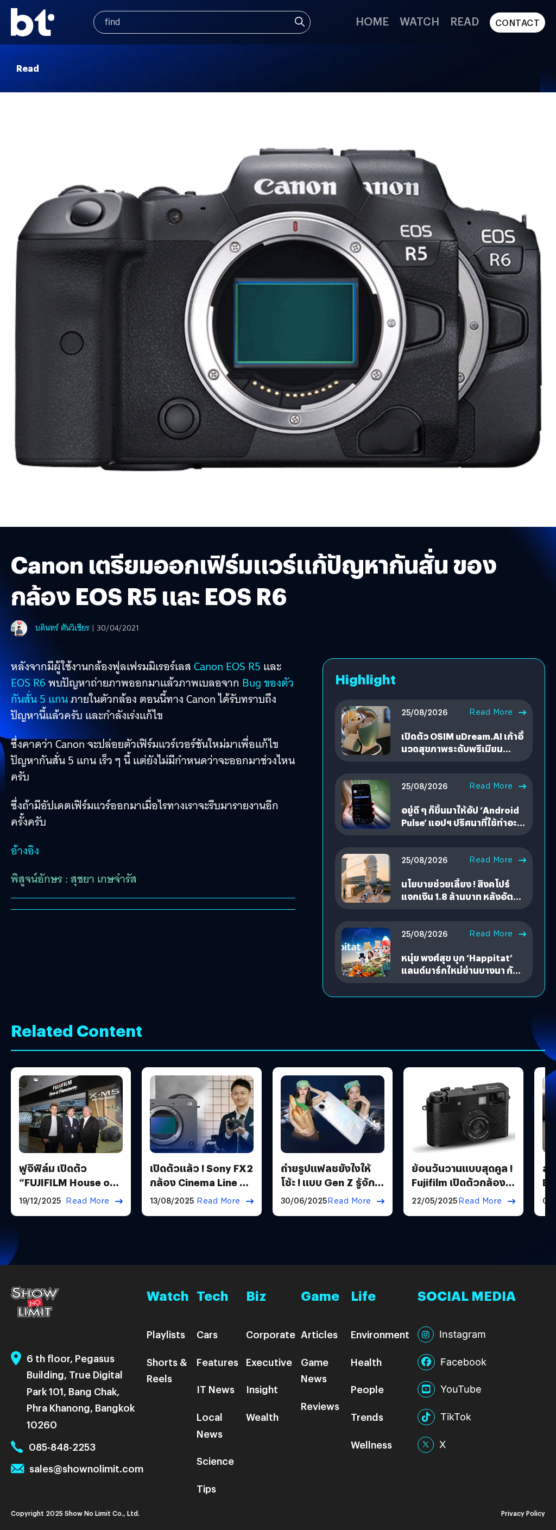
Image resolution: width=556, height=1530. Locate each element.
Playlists (166, 1334)
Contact (517, 22)
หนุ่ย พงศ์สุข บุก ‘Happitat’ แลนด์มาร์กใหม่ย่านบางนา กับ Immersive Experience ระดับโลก (461, 976)
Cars (207, 1334)
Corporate (270, 1334)
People (367, 1389)
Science (215, 1461)
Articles (319, 1334)
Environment (380, 1334)
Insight (262, 1389)
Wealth (262, 1417)
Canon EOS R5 (228, 666)
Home (372, 21)
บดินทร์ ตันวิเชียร (62, 628)
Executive (269, 1362)
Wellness (371, 1444)
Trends (367, 1417)
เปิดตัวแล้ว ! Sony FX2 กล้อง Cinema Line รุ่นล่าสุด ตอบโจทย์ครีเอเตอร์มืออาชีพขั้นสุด (201, 1188)
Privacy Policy (523, 1513)
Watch (419, 21)
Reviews (320, 1406)
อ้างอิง (25, 850)
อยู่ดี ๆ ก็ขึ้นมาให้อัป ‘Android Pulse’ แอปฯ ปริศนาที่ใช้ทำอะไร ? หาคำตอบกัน (463, 822)
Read (464, 21)
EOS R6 (28, 682)
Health (366, 1362)
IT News (216, 1389)
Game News (314, 1370)
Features (217, 1362)
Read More (491, 712)
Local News (210, 1425)
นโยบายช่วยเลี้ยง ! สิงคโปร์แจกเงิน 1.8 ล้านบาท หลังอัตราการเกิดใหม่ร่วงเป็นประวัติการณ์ (462, 902)
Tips (206, 1488)
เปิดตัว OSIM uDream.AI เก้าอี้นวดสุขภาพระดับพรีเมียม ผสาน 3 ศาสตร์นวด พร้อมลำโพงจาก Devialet (462, 754)
